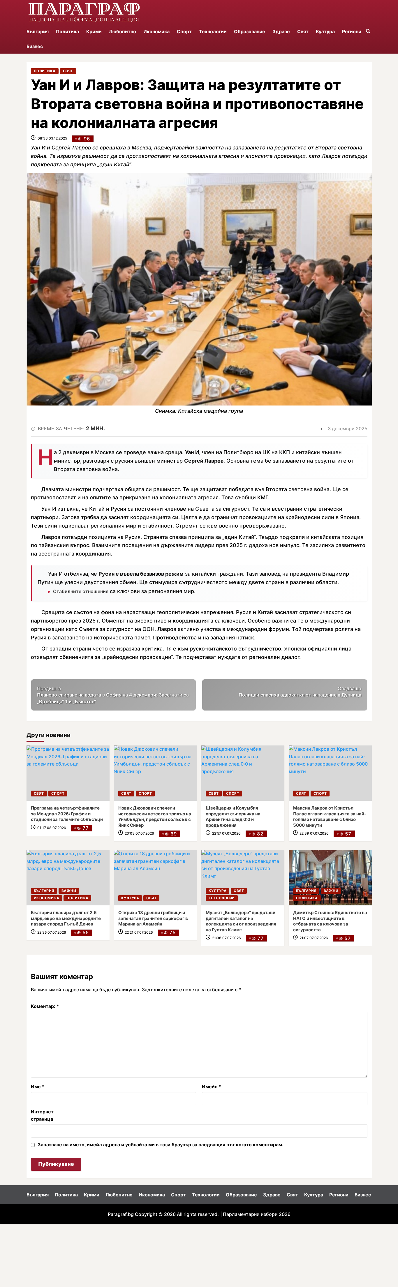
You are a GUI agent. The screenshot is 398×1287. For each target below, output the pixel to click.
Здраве (281, 31)
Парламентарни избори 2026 (256, 1214)
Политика (67, 31)
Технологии (213, 31)
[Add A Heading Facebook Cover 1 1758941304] (84, 12)
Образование (249, 31)
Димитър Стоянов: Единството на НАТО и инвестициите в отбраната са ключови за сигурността (330, 921)
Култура (325, 31)
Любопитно (122, 31)
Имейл (211, 1086)
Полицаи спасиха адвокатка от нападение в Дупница (300, 691)
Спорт (184, 31)
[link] (68, 773)
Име (38, 1086)
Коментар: (45, 1006)
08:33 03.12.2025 (52, 138)
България (38, 31)
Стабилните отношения (80, 591)
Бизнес (35, 46)
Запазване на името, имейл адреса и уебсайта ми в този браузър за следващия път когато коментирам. (160, 1144)
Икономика (156, 31)
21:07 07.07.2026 (314, 938)
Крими (94, 31)
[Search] (368, 31)
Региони (351, 31)
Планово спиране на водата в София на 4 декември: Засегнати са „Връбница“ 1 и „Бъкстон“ (113, 694)
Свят (303, 31)
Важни (68, 890)
